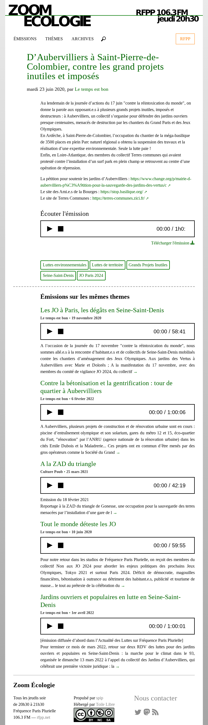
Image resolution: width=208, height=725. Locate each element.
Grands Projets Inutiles (148, 265)
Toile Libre (105, 704)
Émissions (25, 38)
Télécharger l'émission (170, 243)
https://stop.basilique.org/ (121, 191)
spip (99, 698)
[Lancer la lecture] (50, 228)
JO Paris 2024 (91, 275)
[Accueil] (104, 14)
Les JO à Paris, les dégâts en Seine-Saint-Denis (102, 310)
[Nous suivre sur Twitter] (138, 712)
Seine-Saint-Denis (58, 275)
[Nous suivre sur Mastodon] (146, 712)
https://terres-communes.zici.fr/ (118, 198)
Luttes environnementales (64, 265)
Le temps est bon (91, 89)
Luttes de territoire (107, 265)
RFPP (185, 38)
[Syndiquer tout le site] (155, 712)
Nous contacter (155, 698)
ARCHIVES (83, 38)
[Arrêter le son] (60, 228)
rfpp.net (43, 717)
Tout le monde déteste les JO (78, 524)
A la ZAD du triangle (68, 463)
